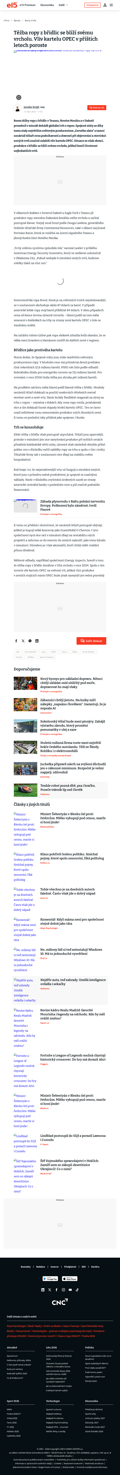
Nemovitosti (23, 1331)
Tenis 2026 (12, 1422)
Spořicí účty (90, 1413)
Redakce (40, 1266)
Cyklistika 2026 (13, 1435)
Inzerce (55, 1266)
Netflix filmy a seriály (55, 1431)
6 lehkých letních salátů (57, 1390)
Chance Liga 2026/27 (68, 1336)
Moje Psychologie (16, 1326)
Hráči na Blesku (52, 1326)
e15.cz (6, 20)
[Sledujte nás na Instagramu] (63, 1289)
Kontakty (26, 1266)
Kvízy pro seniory (15, 1369)
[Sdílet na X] (23, 640)
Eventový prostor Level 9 (41, 1336)
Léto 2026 (51, 1347)
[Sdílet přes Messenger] (30, 640)
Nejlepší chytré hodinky (57, 1422)
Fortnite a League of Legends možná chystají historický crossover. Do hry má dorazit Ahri (72, 1057)
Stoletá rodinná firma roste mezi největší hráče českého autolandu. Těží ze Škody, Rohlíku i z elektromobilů (70, 747)
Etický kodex (68, 1467)
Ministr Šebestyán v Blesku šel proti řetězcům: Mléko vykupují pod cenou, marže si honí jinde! (73, 818)
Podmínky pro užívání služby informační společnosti (81, 1459)
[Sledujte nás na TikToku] (77, 1289)
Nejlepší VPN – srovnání (57, 1427)
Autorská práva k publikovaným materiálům (33, 1459)
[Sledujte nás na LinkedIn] (42, 1289)
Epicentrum (12, 1355)
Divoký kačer (91, 1381)
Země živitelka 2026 (94, 1431)
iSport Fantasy (71, 1326)
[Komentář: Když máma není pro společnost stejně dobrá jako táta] (25, 930)
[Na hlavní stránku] (12, 5)
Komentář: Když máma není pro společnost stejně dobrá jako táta (72, 921)
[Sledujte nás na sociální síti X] (49, 1289)
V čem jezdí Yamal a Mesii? (19, 1364)
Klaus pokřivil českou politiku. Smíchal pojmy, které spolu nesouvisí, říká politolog (72, 856)
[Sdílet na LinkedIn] (36, 640)
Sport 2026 (13, 1401)
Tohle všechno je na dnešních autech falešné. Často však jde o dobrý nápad (67, 891)
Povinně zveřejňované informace (92, 1467)
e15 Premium (27, 5)
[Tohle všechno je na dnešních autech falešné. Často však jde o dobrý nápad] (25, 899)
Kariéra (95, 1266)
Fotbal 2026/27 (14, 1413)
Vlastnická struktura (94, 1463)
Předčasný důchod (93, 1409)
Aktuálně (12, 1347)
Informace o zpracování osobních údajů (33, 1463)
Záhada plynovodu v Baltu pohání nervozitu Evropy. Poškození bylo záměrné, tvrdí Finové (72, 505)
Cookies (57, 1463)
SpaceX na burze (53, 1409)
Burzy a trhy (30, 20)
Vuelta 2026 (88, 1336)
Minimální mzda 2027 (95, 1427)
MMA (9, 1409)
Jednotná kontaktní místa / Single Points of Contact (36, 1467)
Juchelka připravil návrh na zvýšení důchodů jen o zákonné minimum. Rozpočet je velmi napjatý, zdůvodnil (73, 768)
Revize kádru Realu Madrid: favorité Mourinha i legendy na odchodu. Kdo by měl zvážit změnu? (72, 1014)
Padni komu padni (93, 1372)
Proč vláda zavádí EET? (95, 1367)
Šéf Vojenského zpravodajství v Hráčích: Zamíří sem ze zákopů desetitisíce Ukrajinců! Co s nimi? (69, 1165)
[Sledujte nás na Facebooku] (56, 1289)
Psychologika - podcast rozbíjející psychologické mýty (62, 1331)
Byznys (17, 20)
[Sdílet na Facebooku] (16, 640)
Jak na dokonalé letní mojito (59, 1386)
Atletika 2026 (13, 1431)
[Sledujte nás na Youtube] (70, 1289)
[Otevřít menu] (111, 5)
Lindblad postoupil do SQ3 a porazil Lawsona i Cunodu (73, 1138)
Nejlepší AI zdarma (54, 1418)
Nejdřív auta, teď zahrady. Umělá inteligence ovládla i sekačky (73, 982)
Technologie (53, 1401)
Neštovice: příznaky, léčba (19, 1360)
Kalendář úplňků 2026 (17, 1373)
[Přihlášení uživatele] (105, 5)
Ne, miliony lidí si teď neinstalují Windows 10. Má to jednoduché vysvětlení (71, 952)
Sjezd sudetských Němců (96, 1363)
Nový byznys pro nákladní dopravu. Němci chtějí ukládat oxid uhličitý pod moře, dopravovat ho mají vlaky (71, 683)
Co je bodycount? (15, 1377)
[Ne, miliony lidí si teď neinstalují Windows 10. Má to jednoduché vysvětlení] (25, 960)
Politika (89, 1347)
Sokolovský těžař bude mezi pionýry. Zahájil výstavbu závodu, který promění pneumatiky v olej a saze (72, 725)
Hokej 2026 (12, 1418)
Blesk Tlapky (35, 1326)
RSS (84, 1266)
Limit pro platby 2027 (95, 1418)
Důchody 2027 (91, 1422)
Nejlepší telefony (54, 1413)
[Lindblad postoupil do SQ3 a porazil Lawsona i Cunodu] (25, 1144)
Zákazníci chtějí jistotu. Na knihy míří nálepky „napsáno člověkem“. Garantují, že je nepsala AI (73, 704)
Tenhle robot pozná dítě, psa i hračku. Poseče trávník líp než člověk (68, 788)
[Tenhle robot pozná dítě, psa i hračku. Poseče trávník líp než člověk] (25, 790)
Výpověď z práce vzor (95, 1376)
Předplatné (70, 1266)
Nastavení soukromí (73, 1463)
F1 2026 (10, 1427)
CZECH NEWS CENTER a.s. (71, 1449)
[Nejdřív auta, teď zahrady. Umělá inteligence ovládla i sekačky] (25, 990)
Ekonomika (47, 5)
